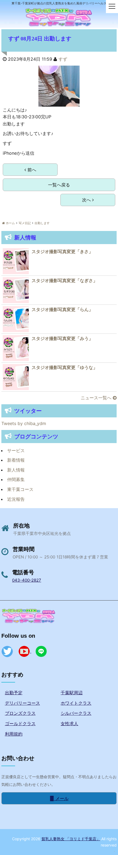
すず (62, 59)
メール (61, 798)
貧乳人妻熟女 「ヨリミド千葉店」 (70, 838)
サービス (16, 450)
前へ (31, 169)
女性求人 (69, 723)
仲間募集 (16, 479)
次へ (87, 200)
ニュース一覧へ (97, 397)
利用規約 (14, 734)
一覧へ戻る (59, 185)
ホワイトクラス (76, 703)
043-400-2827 (26, 580)
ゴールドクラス (20, 723)
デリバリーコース (22, 703)
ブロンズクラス (20, 713)
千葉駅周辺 (72, 692)
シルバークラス (76, 713)
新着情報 (16, 460)
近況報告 (16, 499)
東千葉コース (20, 489)
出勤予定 (14, 692)
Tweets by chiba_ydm (23, 423)
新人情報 (16, 470)
